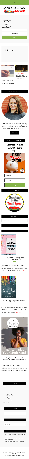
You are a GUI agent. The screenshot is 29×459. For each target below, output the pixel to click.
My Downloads (9, 395)
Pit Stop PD (6, 402)
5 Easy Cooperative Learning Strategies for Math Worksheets (14, 359)
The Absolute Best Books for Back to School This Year (14, 301)
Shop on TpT (9, 400)
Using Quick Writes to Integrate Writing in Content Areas (21, 76)
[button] (14, 2)
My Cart (8, 397)
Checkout (8, 398)
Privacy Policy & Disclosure (10, 390)
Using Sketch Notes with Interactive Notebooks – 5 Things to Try (7, 83)
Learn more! (14, 132)
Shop (4, 393)
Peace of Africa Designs (19, 455)
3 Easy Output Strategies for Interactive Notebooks (14, 258)
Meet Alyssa (6, 389)
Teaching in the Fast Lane (14, 9)
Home (4, 386)
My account (9, 394)
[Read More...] (19, 312)
